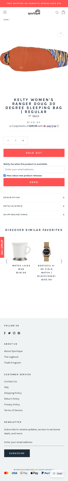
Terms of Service (13, 410)
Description (11, 197)
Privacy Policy (12, 404)
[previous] (4, 63)
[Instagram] (14, 333)
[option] (21, 258)
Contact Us (10, 381)
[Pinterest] (19, 333)
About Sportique (13, 351)
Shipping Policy (13, 393)
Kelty (36, 116)
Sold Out (34, 152)
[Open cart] (63, 12)
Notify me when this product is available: (25, 164)
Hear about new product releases (24, 175)
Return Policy (11, 398)
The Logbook (11, 356)
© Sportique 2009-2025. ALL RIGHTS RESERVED (34, 470)
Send (34, 182)
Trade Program (12, 362)
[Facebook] (4, 333)
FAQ (6, 387)
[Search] (57, 12)
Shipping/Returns (15, 214)
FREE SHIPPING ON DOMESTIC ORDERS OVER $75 (34, 3)
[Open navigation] (5, 12)
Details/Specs (13, 206)
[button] (34, 126)
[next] (64, 63)
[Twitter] (9, 333)
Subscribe (17, 453)
